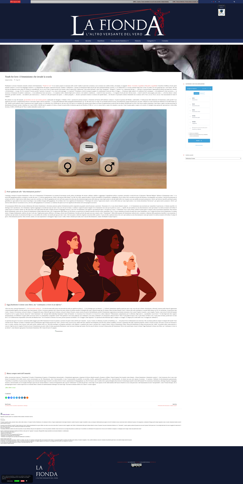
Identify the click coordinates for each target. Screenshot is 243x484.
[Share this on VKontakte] (19, 398)
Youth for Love (47, 85)
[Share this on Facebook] (9, 398)
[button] (234, 2)
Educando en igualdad (150, 85)
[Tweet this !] (14, 398)
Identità (88, 41)
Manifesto (100, 41)
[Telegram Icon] (215, 1)
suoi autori (137, 462)
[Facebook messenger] (11, 398)
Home (77, 41)
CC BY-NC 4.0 (153, 462)
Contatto (165, 41)
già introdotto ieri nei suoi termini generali (35, 99)
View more (8, 478)
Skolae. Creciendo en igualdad (136, 85)
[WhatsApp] (6, 398)
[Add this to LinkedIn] (22, 398)
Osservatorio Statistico (119, 41)
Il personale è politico (34, 308)
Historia (138, 41)
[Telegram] (17, 398)
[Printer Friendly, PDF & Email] (10, 387)
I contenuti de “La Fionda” (122, 462)
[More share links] (27, 398)
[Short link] (25, 398)
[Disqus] (91, 428)
